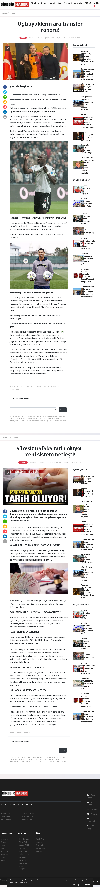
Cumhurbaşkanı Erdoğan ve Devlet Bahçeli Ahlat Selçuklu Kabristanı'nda (87, 74)
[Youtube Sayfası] (15, 804)
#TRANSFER (14, 389)
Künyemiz (91, 821)
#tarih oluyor (29, 732)
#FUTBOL (21, 386)
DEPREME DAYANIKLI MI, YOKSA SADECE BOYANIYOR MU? (87, 258)
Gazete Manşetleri (23, 867)
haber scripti (4, 882)
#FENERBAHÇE (43, 386)
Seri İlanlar (22, 860)
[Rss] (23, 804)
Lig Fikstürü (23, 851)
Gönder (62, 410)
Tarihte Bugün (24, 854)
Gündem (35, 3)
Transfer (14, 323)
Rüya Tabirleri (41, 848)
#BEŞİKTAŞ (31, 386)
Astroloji (39, 851)
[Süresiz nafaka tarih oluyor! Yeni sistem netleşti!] (35, 486)
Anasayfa (6, 13)
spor (60, 331)
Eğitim (3, 860)
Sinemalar (22, 857)
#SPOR (12, 386)
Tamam (86, 884)
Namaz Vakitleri (24, 845)
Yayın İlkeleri (5, 816)
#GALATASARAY (57, 386)
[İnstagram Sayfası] (11, 804)
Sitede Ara (40, 839)
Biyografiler (40, 845)
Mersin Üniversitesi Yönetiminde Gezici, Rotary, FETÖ (87, 203)
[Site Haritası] (28, 804)
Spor (59, 3)
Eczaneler (22, 848)
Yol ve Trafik (23, 842)
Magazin (78, 3)
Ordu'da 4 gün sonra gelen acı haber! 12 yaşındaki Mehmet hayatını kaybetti (87, 165)
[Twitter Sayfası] (6, 804)
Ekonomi (68, 3)
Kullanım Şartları (27, 813)
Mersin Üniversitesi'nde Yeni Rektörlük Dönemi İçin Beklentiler (88, 243)
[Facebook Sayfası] (2, 804)
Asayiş (52, 3)
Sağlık (3, 857)
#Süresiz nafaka (16, 732)
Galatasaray (16, 99)
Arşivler (93, 814)
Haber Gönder (26, 819)
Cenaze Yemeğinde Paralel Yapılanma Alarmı (85, 218)
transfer (17, 94)
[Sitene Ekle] (32, 804)
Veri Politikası (6, 819)
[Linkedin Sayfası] (19, 804)
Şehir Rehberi (24, 863)
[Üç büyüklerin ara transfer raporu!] (35, 62)
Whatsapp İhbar (27, 816)
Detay (76, 884)
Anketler (39, 842)
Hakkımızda (5, 813)
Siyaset (44, 3)
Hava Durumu (24, 839)
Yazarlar (94, 809)
